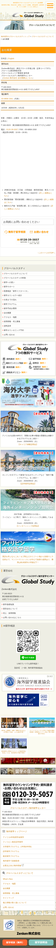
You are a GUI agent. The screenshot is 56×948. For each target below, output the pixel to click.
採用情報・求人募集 (12, 321)
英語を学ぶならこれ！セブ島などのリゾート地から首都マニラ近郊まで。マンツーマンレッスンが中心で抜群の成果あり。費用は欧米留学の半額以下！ (27, 559)
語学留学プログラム (11, 851)
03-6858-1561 (7, 99)
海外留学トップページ (16, 831)
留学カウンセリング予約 (14, 330)
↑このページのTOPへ (46, 253)
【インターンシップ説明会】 (28, 526)
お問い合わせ (9, 335)
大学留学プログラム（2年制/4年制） (18, 847)
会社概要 (7, 313)
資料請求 (7, 326)
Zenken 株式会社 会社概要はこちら (17, 78)
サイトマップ (8, 898)
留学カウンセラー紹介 (13, 295)
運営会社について (10, 609)
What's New (8, 879)
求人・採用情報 (9, 613)
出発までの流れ (10, 300)
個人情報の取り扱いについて (15, 903)
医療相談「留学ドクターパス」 (16, 291)
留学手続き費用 (10, 308)
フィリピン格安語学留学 (13, 842)
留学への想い (9, 282)
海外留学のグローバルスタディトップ (15, 36)
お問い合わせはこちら (12, 617)
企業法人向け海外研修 (12, 865)
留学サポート (9, 287)
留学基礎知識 (8, 604)
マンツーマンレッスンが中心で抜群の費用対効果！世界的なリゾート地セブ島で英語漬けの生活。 (42, 732)
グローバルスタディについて (43, 36)
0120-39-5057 (12, 129)
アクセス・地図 (10, 317)
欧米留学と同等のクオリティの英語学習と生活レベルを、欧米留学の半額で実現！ (14, 752)
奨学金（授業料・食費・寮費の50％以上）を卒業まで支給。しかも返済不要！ (13, 731)
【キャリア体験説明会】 (28, 444)
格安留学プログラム (11, 856)
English (11, 58)
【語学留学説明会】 (28, 484)
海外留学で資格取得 (11, 861)
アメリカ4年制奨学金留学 (13, 837)
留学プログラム (10, 304)
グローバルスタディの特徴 (15, 278)
